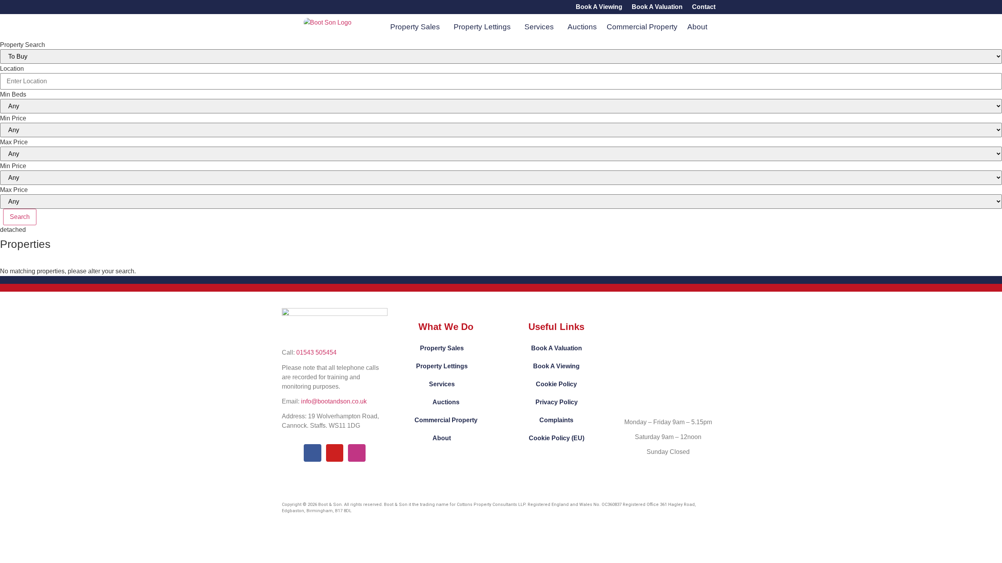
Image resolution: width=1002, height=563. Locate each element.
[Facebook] (312, 453)
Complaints (556, 420)
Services (539, 27)
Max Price (14, 142)
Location (12, 69)
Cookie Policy (556, 384)
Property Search (22, 45)
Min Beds (13, 94)
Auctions (582, 27)
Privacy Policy (556, 402)
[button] (417, 27)
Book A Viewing (599, 7)
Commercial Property (642, 27)
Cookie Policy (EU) (556, 438)
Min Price (13, 118)
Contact (703, 7)
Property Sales (415, 27)
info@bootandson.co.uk (334, 401)
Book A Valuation (657, 7)
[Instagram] (357, 453)
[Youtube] (335, 453)
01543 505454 (316, 352)
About (697, 27)
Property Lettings (482, 27)
